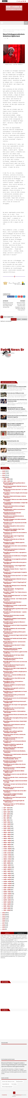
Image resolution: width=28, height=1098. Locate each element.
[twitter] (19, 1)
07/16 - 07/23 (7, 853)
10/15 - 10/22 (6, 826)
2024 (3, 475)
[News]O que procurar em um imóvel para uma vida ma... (15, 698)
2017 (3, 923)
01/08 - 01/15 (6, 908)
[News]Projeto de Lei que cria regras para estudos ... (15, 705)
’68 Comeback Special (7, 1086)
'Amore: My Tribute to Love (8, 1081)
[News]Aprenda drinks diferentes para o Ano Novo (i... (14, 563)
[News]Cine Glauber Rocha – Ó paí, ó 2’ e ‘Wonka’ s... (14, 569)
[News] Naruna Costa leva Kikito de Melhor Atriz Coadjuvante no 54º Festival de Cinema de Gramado (16, 433)
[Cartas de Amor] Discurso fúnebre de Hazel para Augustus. (17, 416)
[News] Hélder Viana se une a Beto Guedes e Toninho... (15, 500)
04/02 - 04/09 (7, 883)
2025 (3, 473)
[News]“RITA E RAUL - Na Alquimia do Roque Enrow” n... (13, 589)
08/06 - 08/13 (7, 846)
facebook (24, 319)
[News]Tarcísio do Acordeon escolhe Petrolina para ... (13, 616)
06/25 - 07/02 (7, 859)
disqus (19, 319)
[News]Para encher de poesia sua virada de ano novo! (14, 523)
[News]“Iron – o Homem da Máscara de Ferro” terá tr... (14, 675)
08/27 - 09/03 (7, 840)
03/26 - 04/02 (7, 885)
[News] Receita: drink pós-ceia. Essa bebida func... (13, 728)
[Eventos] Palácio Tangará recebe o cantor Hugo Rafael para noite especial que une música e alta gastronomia (14, 1064)
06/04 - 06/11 (7, 865)
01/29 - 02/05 (7, 902)
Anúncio (7, 933)
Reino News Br (12, 349)
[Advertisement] (10, 369)
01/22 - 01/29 (7, 904)
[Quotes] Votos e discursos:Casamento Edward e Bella (16, 385)
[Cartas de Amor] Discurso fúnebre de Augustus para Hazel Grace (17, 449)
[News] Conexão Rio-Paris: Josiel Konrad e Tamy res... (15, 778)
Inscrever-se (20, 933)
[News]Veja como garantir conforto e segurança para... (14, 688)
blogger (14, 319)
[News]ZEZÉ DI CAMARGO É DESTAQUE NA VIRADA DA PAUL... (14, 619)
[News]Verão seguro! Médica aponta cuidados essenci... (13, 543)
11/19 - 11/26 (6, 816)
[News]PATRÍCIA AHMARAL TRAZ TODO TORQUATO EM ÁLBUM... (13, 530)
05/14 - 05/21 (7, 871)
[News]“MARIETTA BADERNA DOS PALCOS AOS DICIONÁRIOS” (15, 424)
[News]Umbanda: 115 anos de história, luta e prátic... (15, 715)
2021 (3, 915)
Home (4, 29)
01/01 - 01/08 (6, 910)
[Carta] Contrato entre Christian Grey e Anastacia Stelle (17, 400)
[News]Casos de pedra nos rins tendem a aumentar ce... (15, 533)
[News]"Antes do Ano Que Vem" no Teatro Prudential (15, 490)
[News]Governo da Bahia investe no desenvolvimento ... (13, 516)
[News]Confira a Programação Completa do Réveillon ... (15, 573)
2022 (3, 913)
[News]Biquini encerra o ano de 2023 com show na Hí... (15, 774)
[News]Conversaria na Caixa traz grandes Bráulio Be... (15, 626)
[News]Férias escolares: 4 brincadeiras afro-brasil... (14, 712)
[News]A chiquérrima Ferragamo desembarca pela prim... (12, 649)
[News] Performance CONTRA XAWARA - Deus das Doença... (14, 768)
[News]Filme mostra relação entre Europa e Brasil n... (15, 493)
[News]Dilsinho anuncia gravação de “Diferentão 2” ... (13, 801)
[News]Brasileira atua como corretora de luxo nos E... (15, 662)
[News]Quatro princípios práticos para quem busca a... (14, 632)
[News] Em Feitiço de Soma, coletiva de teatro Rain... (14, 735)
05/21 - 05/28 (7, 869)
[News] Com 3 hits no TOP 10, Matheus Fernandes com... (14, 804)
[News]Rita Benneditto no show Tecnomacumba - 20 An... (12, 758)
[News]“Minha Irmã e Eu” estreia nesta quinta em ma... (14, 642)
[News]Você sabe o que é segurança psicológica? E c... (13, 536)
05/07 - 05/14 (7, 873)
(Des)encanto (19, 1081)
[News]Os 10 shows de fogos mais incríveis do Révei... (15, 635)
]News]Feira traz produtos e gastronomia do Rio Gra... (15, 652)
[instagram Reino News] (23, 1)
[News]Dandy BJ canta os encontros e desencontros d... (14, 510)
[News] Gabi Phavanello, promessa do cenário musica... (14, 695)
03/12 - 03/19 (7, 889)
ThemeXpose (10, 1095)
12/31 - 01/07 (6, 479)
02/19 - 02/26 (7, 896)
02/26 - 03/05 (7, 894)
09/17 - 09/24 (7, 834)
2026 (3, 471)
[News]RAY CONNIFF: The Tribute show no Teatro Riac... (15, 592)
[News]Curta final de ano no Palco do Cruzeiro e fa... (13, 539)
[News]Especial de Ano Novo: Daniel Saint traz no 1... (15, 721)
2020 (3, 917)
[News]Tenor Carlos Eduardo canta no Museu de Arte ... (14, 725)
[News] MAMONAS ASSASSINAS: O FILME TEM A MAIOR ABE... (15, 503)
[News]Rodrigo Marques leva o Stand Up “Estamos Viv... (14, 586)
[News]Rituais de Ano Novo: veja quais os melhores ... (14, 553)
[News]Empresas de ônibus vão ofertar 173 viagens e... (14, 764)
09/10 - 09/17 (7, 836)
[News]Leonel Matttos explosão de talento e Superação (13, 745)
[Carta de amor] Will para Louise (15, 393)
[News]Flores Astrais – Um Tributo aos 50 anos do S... (15, 599)
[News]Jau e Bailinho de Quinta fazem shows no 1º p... (14, 685)
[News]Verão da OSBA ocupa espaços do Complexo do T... (14, 669)
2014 (3, 929)
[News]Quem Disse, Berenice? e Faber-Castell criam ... (14, 645)
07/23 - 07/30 (7, 851)
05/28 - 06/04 (7, 867)
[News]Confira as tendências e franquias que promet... (15, 556)
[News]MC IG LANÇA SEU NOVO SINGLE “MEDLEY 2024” (13, 771)
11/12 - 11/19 (6, 818)
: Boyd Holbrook (5, 1084)
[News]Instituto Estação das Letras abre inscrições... (14, 791)
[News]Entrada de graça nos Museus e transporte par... (14, 622)
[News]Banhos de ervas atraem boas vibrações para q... (13, 708)
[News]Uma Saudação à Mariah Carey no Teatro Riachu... (15, 579)
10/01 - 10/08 (6, 830)
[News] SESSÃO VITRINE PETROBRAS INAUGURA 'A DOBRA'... (13, 794)
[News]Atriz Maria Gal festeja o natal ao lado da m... (14, 496)
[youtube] (21, 1)
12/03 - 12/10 (6, 812)
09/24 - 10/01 (7, 832)
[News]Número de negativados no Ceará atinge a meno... (15, 692)
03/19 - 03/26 (7, 887)
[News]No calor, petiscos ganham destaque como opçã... (13, 731)
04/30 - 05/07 (7, 875)
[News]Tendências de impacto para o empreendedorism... (14, 665)
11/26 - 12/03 (6, 814)
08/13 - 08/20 (7, 844)
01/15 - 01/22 (6, 906)
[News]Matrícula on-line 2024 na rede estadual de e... (14, 678)
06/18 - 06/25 (7, 861)
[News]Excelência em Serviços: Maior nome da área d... (13, 655)
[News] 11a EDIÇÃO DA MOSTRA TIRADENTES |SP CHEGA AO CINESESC (16, 408)
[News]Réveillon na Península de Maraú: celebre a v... (14, 741)
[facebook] (17, 1)
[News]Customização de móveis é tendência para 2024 (13, 761)
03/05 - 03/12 (7, 892)
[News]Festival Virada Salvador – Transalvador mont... (12, 602)
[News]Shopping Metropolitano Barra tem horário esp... (15, 609)
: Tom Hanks (14, 1084)
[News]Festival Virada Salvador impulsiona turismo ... (12, 513)
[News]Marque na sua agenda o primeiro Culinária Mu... (15, 559)
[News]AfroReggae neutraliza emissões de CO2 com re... (14, 520)
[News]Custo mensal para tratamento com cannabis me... (14, 549)
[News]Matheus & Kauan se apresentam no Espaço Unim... (14, 606)
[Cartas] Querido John (13, 441)
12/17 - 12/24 (6, 808)
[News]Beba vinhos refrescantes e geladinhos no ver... (13, 682)
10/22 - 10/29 (7, 824)
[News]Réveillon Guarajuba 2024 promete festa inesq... (15, 718)
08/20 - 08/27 (7, 842)
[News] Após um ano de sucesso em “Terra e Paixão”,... (13, 788)
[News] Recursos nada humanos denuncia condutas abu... (15, 755)
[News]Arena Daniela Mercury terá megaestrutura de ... (13, 738)
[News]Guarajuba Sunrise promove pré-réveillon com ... (14, 702)
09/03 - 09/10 (7, 838)
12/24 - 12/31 (6, 481)
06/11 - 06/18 (6, 863)
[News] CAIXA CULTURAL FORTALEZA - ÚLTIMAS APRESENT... (13, 748)
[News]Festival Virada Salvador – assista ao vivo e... (14, 612)
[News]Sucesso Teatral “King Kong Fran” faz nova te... (15, 582)
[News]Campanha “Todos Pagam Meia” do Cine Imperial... (14, 566)
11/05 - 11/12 (6, 820)
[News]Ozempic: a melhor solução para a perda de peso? (15, 672)
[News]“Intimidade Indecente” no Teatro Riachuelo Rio (15, 596)
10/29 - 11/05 (6, 822)
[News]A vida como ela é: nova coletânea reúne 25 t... (15, 546)
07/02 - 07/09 (7, 857)
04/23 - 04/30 (7, 877)
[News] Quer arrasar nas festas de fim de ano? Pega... (15, 784)
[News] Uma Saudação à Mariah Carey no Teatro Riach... (15, 487)
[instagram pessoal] (25, 1)
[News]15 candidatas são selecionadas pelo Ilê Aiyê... (14, 629)
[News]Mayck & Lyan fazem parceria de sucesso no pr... (14, 798)
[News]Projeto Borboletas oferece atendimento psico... (13, 659)
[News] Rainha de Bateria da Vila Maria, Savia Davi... (14, 751)
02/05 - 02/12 (7, 900)
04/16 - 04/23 (7, 879)
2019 (3, 919)
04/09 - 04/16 (7, 881)
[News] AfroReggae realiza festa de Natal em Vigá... (15, 781)
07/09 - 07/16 (7, 855)
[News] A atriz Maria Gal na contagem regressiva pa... (14, 506)
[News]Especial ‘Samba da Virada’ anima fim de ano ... (14, 639)
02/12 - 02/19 (7, 898)
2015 (3, 927)
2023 (3, 477)
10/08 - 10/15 (6, 828)
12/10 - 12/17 (6, 810)
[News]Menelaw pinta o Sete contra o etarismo (14, 526)
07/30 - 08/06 (7, 849)
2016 (3, 925)
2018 (3, 921)
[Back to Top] (14, 1093)
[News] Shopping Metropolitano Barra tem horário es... (14, 483)
